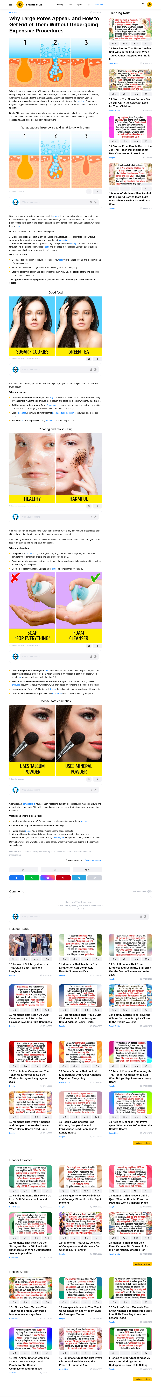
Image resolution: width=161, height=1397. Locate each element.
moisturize (57, 693)
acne (18, 226)
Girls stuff (13, 12)
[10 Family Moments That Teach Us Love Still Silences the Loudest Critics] (30, 1177)
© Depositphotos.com (16, 191)
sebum (55, 216)
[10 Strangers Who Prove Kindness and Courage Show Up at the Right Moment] (80, 1177)
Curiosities (113, 63)
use (20, 677)
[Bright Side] (29, 4)
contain (29, 553)
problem (80, 101)
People (112, 157)
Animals (12, 1373)
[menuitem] (59, 4)
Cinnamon (51, 405)
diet (60, 260)
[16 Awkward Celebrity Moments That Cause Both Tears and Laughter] (30, 945)
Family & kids (114, 110)
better (54, 569)
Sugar (52, 397)
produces (16, 685)
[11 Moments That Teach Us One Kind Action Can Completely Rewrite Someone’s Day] (80, 945)
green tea (22, 413)
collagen (74, 243)
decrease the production (63, 413)
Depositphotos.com (93, 860)
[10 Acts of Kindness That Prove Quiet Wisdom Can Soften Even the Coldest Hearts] (130, 1103)
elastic (46, 247)
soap (47, 670)
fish (22, 420)
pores (27, 831)
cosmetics (63, 240)
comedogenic (29, 804)
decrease (50, 420)
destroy (53, 689)
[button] (23, 869)
